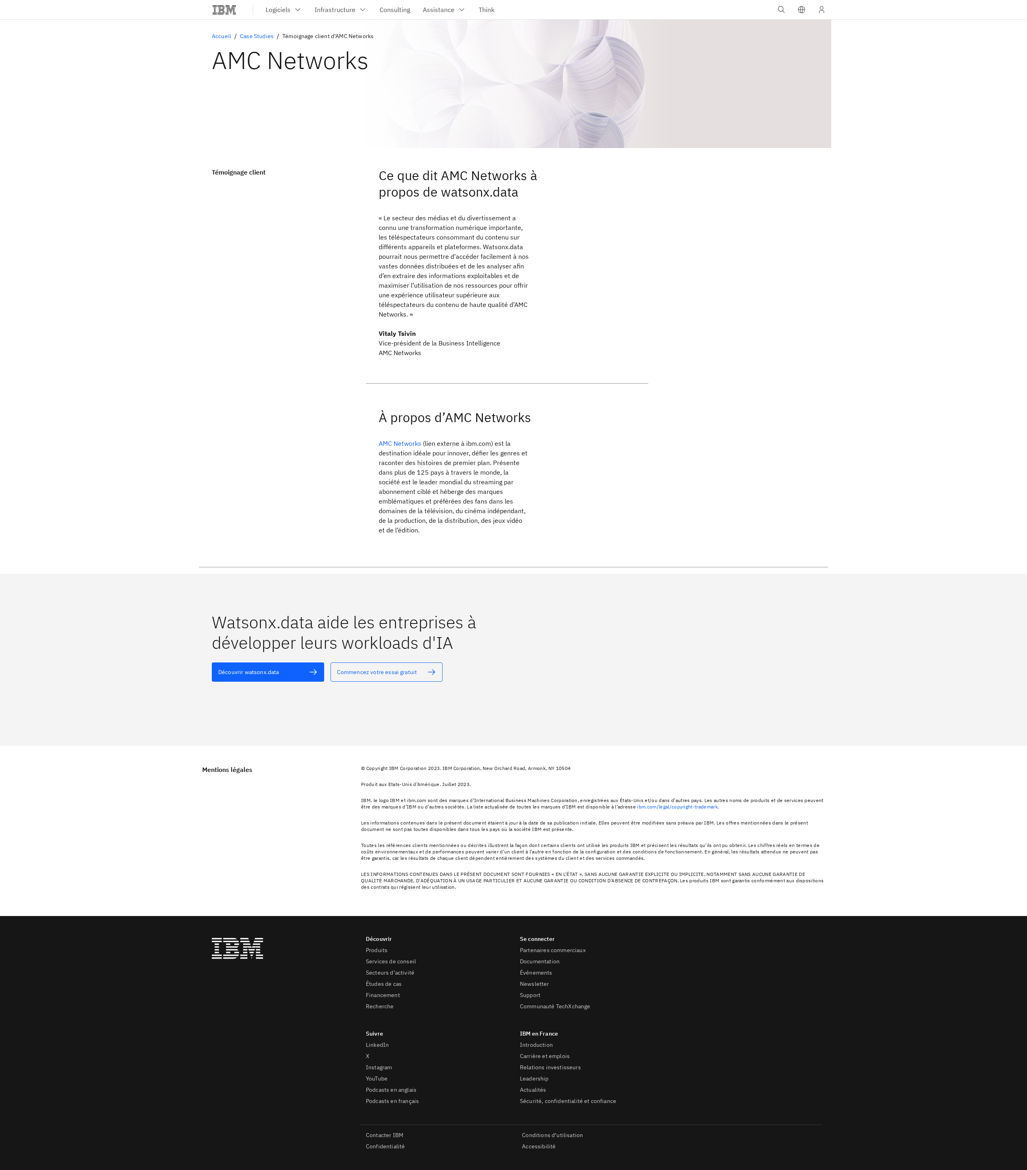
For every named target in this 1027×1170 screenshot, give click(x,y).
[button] (801, 9)
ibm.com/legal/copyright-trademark (677, 807)
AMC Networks (400, 443)
